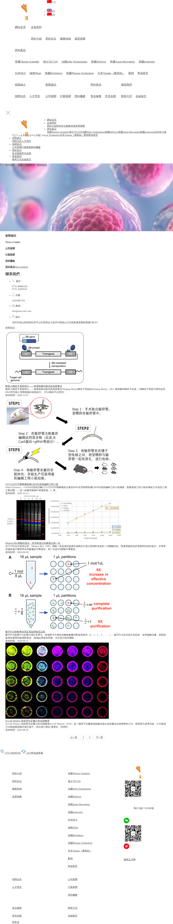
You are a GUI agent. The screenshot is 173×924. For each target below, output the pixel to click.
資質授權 (80, 38)
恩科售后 (96, 84)
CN (53, 15)
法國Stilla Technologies (74, 61)
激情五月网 (129, 859)
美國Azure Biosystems (122, 61)
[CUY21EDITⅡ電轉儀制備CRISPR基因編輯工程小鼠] (63, 481)
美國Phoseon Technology (80, 73)
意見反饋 (110, 96)
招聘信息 (20, 96)
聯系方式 (126, 96)
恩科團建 (80, 96)
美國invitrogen (147, 61)
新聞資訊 (50, 84)
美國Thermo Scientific (27, 61)
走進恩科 (36, 27)
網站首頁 (20, 27)
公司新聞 (50, 96)
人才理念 (34, 96)
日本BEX (20, 73)
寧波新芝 (143, 73)
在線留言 (141, 96)
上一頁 (73, 737)
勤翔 (131, 73)
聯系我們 (126, 84)
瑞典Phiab (35, 73)
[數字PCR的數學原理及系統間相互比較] (59, 629)
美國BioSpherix (53, 73)
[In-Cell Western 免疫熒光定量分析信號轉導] (57, 718)
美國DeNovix (98, 61)
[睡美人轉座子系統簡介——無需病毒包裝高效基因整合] (45, 383)
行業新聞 (65, 96)
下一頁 (99, 737)
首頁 (20, 165)
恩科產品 (20, 50)
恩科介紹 (36, 38)
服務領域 (65, 38)
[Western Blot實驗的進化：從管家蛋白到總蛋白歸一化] (63, 540)
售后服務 (96, 96)
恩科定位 (50, 38)
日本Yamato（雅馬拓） (111, 73)
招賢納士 (20, 84)
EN (53, 11)
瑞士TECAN (50, 61)
